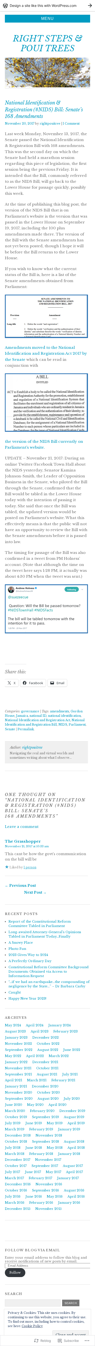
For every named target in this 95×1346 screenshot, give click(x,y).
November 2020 (18, 1092)
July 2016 (12, 1196)
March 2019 (14, 1129)
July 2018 (12, 1148)
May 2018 (55, 1148)
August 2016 (74, 1190)
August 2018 (74, 1141)
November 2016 (49, 1184)
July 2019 (12, 1123)
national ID (38, 716)
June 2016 (33, 1196)
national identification (64, 716)
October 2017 (16, 1166)
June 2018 (33, 1148)
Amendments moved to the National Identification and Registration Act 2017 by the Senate (46, 353)
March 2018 (14, 1154)
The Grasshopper (23, 841)
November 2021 (18, 1068)
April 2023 (39, 1031)
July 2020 (72, 1098)
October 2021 (47, 1068)
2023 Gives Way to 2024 (28, 955)
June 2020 (13, 1105)
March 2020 (15, 1111)
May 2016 (55, 1196)
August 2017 (73, 1166)
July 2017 (12, 1172)
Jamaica (22, 716)
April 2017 (74, 1172)
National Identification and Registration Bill (45, 722)
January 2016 (69, 1202)
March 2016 (14, 1202)
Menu (47, 18)
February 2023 (65, 1031)
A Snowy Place (21, 942)
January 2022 (16, 1062)
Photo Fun (17, 949)
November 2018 (49, 1135)
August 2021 (47, 1074)
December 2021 (45, 1062)
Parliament (77, 724)
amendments (59, 711)
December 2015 (17, 1209)
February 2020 (42, 1111)
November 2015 (48, 1209)
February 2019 (41, 1129)
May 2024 (13, 1025)
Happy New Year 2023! (27, 998)
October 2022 (48, 1043)
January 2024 (59, 1025)
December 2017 (17, 1160)
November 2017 (48, 1160)
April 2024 (34, 1025)
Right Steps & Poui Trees (47, 43)
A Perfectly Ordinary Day (30, 961)
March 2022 (59, 1056)
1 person (30, 867)
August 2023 (15, 1031)
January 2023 (16, 1037)
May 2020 (35, 1105)
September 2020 (19, 1098)
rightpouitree (50, 123)
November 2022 (18, 1043)
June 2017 (33, 1172)
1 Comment (71, 123)
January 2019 (69, 1129)
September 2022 (18, 1050)
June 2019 (33, 1123)
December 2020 (45, 1086)
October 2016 (16, 1190)
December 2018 (18, 1135)
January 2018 (69, 1154)
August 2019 (74, 1117)
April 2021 (13, 1080)
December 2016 (18, 1184)
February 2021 (63, 1080)
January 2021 (16, 1086)
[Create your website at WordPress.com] (47, 5)
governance (30, 711)
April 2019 (76, 1123)
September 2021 (18, 1074)
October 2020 (48, 1092)
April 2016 (76, 1196)
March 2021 (37, 1080)
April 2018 (76, 1148)
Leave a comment (21, 826)
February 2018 (41, 1154)
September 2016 (45, 1190)
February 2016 (41, 1202)
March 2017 (14, 1178)
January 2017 (68, 1178)
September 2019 (45, 1117)
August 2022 (47, 1050)
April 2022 (35, 1056)
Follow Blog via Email (32, 1250)
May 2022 (13, 1056)
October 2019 (16, 1117)
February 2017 (40, 1178)
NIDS (62, 724)
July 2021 (70, 1074)
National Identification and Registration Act (37, 720)
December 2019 (72, 1111)
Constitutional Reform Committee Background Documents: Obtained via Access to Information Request (49, 971)
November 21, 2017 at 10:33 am (27, 846)
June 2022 (71, 1050)
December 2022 (45, 1037)
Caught (15, 992)
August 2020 (48, 1098)
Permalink (26, 729)
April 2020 (57, 1105)
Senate (10, 729)
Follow (15, 1272)
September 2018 (45, 1141)
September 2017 (44, 1166)
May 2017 (53, 1172)
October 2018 (16, 1141)
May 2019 (55, 1123)
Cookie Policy (32, 1326)
